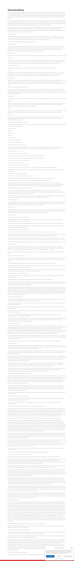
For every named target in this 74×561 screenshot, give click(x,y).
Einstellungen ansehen (68, 556)
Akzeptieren (50, 556)
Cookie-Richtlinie (56, 558)
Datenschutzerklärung (61, 558)
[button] (71, 548)
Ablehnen (59, 556)
